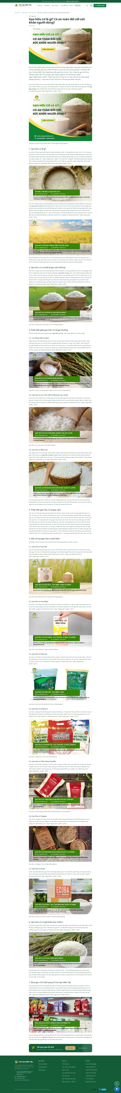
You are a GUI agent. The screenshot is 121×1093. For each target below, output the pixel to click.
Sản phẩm (46, 5)
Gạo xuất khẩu (66, 1076)
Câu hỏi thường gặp (91, 1064)
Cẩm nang (24, 12)
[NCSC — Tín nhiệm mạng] (95, 1089)
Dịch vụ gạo (55, 5)
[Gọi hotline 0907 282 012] (117, 1083)
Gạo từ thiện (65, 1070)
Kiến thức (77, 5)
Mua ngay (70, 1048)
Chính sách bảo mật (91, 1073)
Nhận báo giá (100, 5)
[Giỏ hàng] (91, 5)
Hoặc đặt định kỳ (83, 1048)
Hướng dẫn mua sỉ (90, 1076)
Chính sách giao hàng (91, 1070)
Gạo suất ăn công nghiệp (68, 1067)
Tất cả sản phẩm (42, 1064)
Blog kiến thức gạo (91, 1081)
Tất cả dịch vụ (65, 1064)
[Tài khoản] (87, 5)
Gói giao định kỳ (42, 1067)
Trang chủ (39, 5)
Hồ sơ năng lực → (90, 1078)
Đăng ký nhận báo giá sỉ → (73, 1)
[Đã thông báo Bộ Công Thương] (102, 1089)
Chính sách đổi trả (90, 1067)
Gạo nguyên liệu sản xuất (68, 1073)
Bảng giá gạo (41, 1070)
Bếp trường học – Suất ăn (68, 1081)
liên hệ (88, 1037)
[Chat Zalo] (117, 1089)
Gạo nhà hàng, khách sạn (68, 1078)
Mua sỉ (71, 5)
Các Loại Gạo (32, 12)
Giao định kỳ (64, 5)
